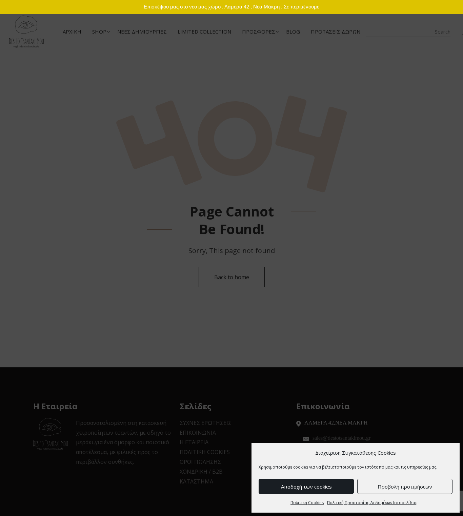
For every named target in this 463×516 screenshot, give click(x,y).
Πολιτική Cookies (307, 502)
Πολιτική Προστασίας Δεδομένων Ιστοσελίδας (372, 502)
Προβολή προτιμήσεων (405, 486)
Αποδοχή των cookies (306, 486)
